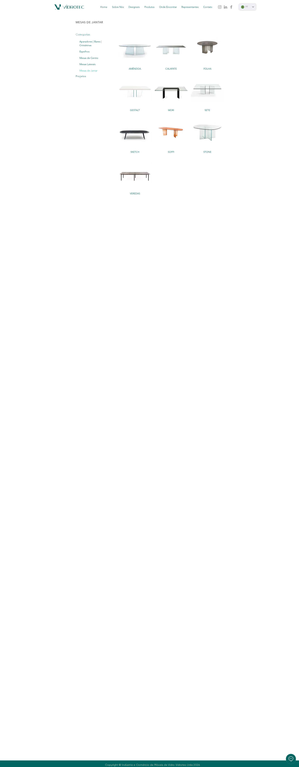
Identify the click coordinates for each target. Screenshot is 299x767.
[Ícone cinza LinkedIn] (225, 7)
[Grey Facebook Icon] (231, 7)
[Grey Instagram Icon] (219, 7)
